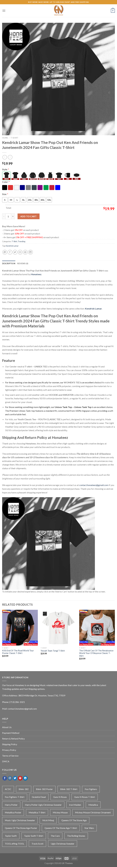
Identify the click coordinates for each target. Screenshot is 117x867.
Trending (21, 241)
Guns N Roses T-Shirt (84, 797)
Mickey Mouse (60, 812)
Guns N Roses (60, 797)
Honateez (36, 274)
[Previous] (2, 637)
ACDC (8, 789)
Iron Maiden (75, 804)
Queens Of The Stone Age (74, 820)
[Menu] (4, 10)
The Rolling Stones (76, 835)
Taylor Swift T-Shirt (33, 835)
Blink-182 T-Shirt (68, 789)
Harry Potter (11, 804)
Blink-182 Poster (44, 789)
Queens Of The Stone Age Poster (21, 828)
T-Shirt (14, 138)
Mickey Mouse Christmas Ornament (93, 812)
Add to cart (28, 216)
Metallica (93, 804)
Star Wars (89, 828)
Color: (6, 181)
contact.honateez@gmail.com (93, 485)
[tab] (8, 263)
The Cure (55, 835)
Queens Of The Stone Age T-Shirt (61, 828)
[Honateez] (58, 10)
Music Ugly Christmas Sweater (20, 820)
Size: (5, 194)
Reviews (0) (22, 263)
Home (5, 138)
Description (8, 263)
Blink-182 (24, 789)
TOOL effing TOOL (14, 843)
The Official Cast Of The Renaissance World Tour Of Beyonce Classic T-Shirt (96, 653)
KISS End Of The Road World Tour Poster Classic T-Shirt (18, 651)
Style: (5, 169)
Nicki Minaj (48, 820)
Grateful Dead (39, 797)
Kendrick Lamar (12, 246)
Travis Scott (37, 843)
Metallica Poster (13, 812)
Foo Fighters (91, 789)
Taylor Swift (11, 835)
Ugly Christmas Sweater (62, 843)
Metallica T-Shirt (37, 812)
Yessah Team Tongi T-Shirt (53, 651)
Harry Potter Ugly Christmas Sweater (43, 804)
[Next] (115, 637)
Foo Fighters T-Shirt (14, 797)
